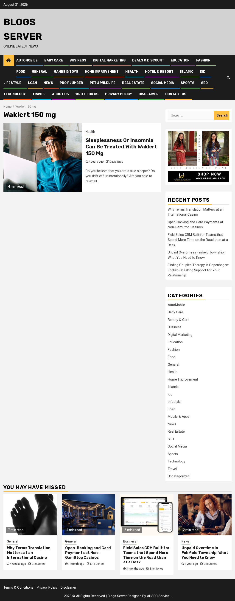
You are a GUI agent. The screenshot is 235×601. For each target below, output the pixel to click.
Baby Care (53, 60)
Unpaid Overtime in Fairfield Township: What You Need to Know (205, 553)
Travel (38, 94)
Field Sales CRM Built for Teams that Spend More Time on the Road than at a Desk (198, 240)
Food (20, 72)
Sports (187, 83)
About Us (60, 94)
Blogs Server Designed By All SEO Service (139, 596)
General (39, 72)
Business (78, 60)
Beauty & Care (178, 320)
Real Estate (133, 83)
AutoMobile (27, 60)
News (48, 83)
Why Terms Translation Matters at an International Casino (28, 553)
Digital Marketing (109, 60)
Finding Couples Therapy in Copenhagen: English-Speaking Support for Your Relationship (198, 270)
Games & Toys (66, 72)
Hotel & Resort (159, 72)
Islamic (186, 72)
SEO (204, 83)
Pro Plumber (71, 83)
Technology (14, 94)
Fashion (203, 60)
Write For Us (87, 94)
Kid (202, 72)
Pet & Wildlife (102, 83)
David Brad (116, 161)
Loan (32, 83)
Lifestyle (12, 83)
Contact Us (175, 94)
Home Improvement (102, 72)
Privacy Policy (118, 94)
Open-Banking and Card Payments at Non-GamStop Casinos (88, 553)
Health (131, 72)
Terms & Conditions (18, 587)
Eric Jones (38, 563)
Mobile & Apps (179, 417)
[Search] (228, 77)
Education (180, 60)
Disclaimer (149, 94)
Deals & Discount (148, 60)
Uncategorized (179, 476)
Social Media (162, 83)
